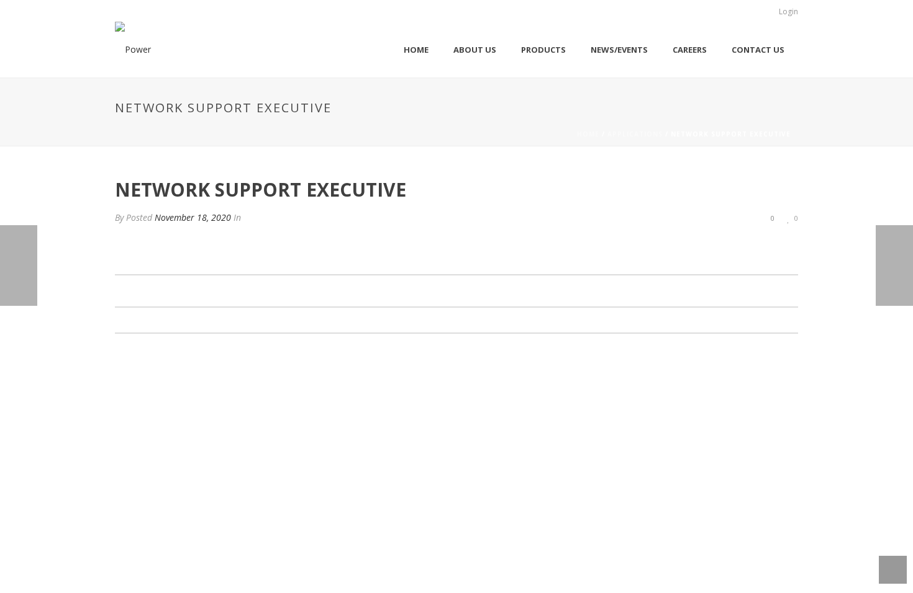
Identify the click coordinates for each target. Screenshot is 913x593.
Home (416, 49)
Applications (635, 134)
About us (474, 49)
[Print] (723, 217)
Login (788, 11)
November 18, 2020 (193, 217)
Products (543, 49)
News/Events (619, 49)
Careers (690, 49)
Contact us (758, 49)
